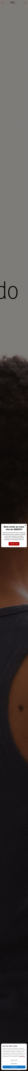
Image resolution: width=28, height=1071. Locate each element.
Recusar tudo (14, 1060)
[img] (14, 3)
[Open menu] (2, 3)
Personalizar (14, 1063)
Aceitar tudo (14, 1067)
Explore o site (14, 544)
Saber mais (22, 1056)
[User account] (25, 3)
